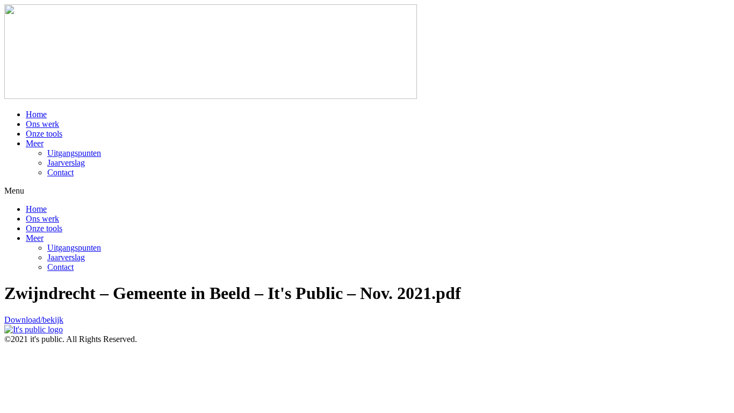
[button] (367, 191)
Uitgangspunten (74, 153)
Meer (35, 143)
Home (36, 114)
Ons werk (42, 124)
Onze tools (44, 133)
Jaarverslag (66, 162)
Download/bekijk (33, 319)
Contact (60, 172)
